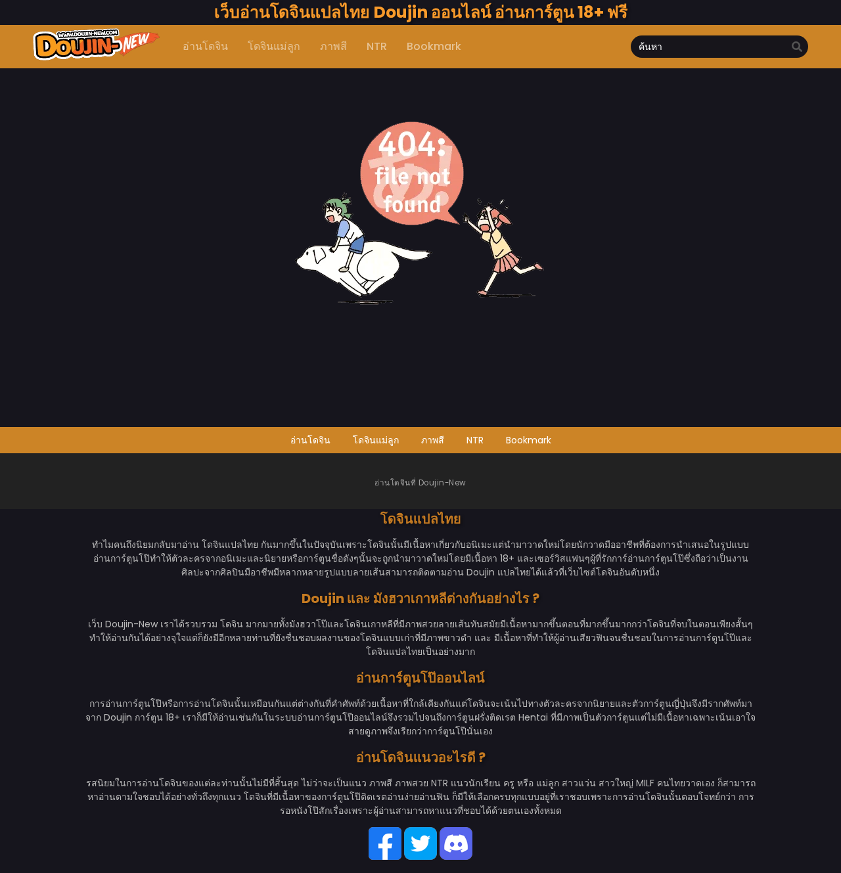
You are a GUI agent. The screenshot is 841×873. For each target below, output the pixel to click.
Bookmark (528, 440)
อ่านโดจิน (310, 440)
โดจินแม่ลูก (376, 440)
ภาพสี (432, 440)
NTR (475, 440)
